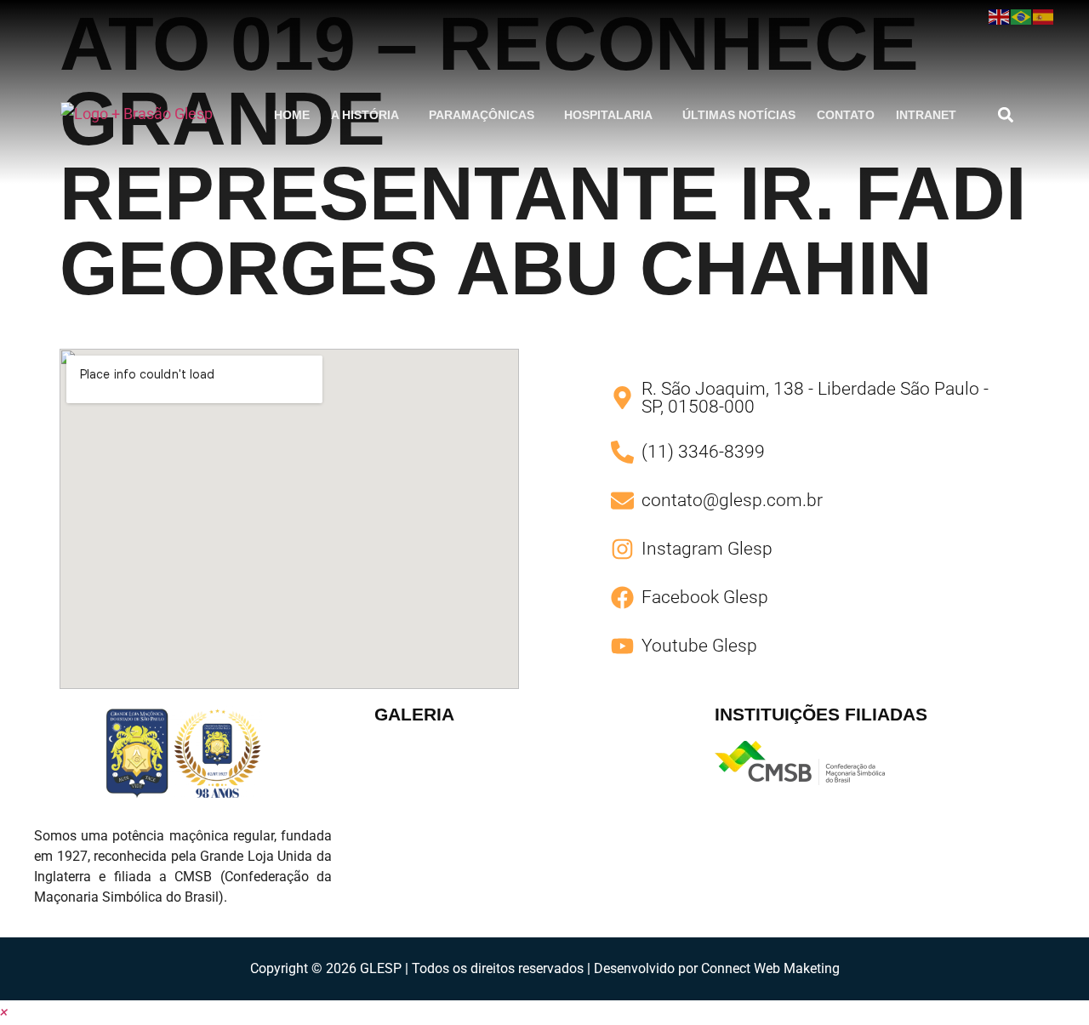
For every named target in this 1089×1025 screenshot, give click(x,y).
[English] (1000, 16)
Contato (846, 115)
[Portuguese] (1022, 16)
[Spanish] (1044, 16)
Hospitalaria (608, 115)
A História (365, 115)
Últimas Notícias (738, 115)
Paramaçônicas (481, 115)
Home (292, 115)
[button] (369, 115)
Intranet (926, 115)
